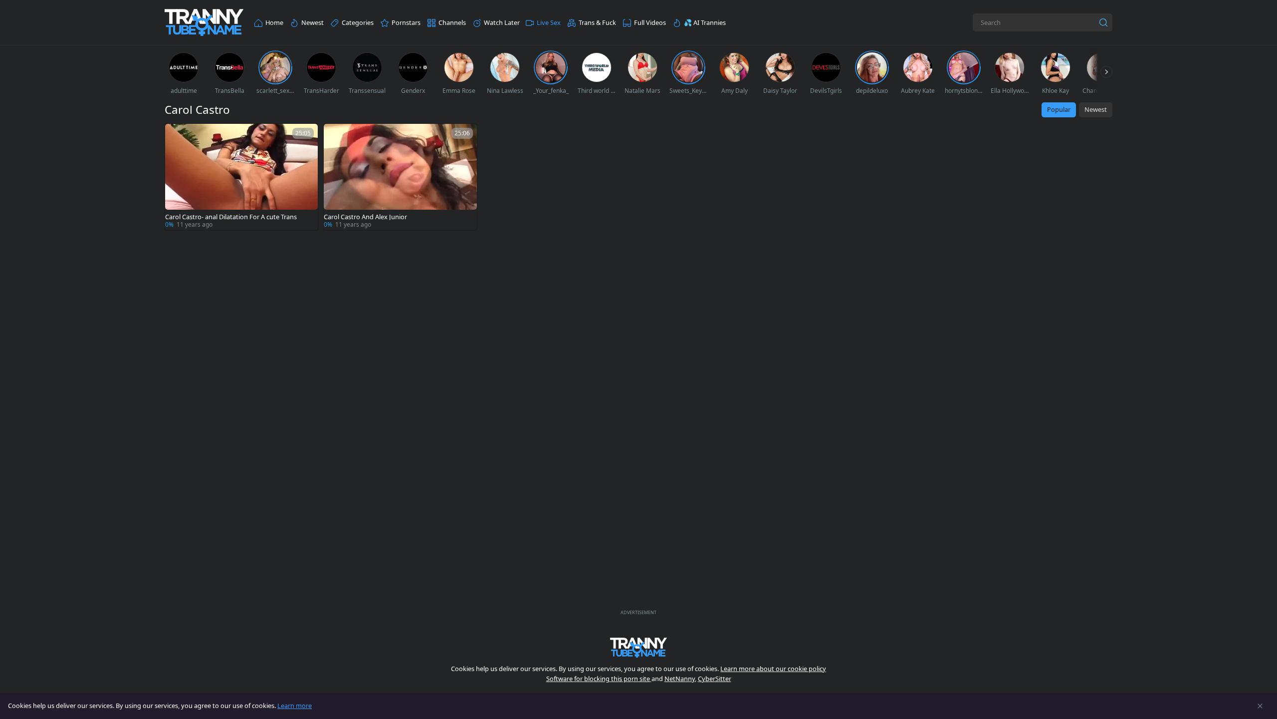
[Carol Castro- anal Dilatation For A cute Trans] (241, 177)
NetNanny (679, 678)
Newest (1095, 109)
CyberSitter (714, 678)
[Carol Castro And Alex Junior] (400, 177)
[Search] (1103, 22)
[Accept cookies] (1260, 706)
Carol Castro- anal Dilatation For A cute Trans (231, 217)
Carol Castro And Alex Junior (365, 217)
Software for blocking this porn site (598, 678)
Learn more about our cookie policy (773, 668)
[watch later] (177, 136)
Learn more (294, 705)
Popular (1058, 109)
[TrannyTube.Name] (204, 22)
